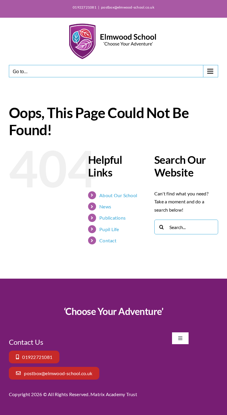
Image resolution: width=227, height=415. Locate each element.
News (105, 206)
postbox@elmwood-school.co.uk (127, 7)
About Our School (118, 195)
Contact (107, 240)
